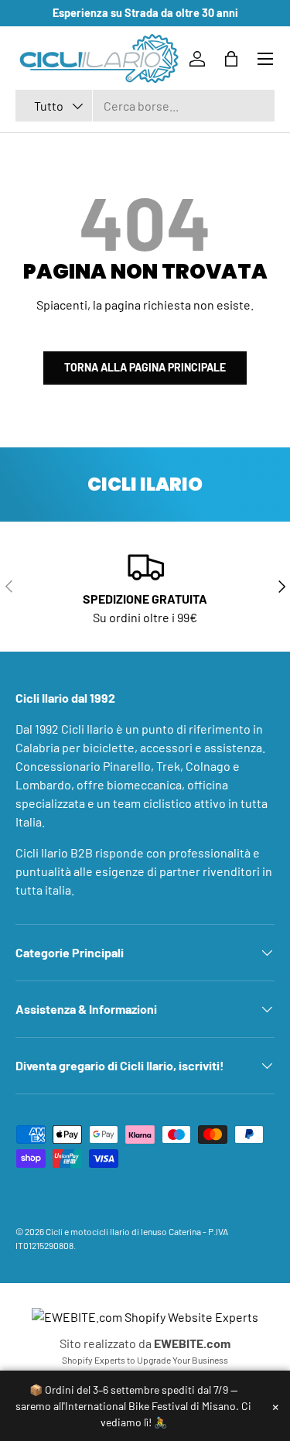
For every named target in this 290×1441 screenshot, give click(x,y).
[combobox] (145, 106)
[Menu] (265, 59)
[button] (231, 59)
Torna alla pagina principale (145, 367)
